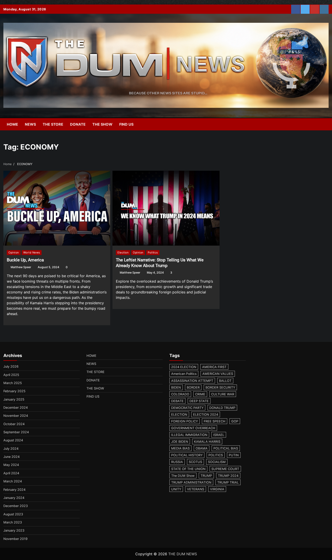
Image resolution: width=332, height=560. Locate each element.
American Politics (183, 374)
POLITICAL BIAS (225, 448)
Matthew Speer (21, 267)
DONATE (78, 124)
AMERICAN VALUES (217, 374)
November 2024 (15, 415)
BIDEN (176, 387)
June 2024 (11, 457)
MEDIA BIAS (180, 448)
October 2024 (14, 424)
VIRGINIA (217, 489)
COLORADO (180, 394)
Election (123, 252)
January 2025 (13, 399)
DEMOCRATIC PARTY (187, 408)
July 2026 (11, 366)
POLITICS (215, 455)
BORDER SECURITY (220, 387)
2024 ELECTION (183, 367)
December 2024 (15, 407)
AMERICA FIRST (214, 367)
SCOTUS (195, 462)
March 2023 (12, 522)
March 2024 (12, 481)
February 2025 (14, 391)
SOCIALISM (217, 462)
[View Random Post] (315, 124)
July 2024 (11, 448)
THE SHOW (102, 124)
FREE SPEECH (214, 421)
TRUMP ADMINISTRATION (191, 482)
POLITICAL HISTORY (187, 455)
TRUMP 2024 (228, 475)
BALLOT (225, 381)
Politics (153, 252)
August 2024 (13, 440)
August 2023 (13, 514)
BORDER (193, 387)
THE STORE (53, 124)
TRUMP (206, 475)
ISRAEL (218, 435)
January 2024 (13, 498)
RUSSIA (177, 462)
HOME (12, 124)
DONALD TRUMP (222, 408)
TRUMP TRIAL (228, 482)
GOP (234, 421)
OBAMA (202, 448)
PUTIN (234, 455)
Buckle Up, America (25, 260)
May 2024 (11, 465)
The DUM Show (183, 475)
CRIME (200, 394)
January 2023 (13, 530)
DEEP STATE (199, 401)
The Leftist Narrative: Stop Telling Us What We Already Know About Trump (159, 262)
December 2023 (15, 506)
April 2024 (11, 473)
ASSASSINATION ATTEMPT (192, 381)
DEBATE (177, 401)
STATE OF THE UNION (188, 469)
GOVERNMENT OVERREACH (193, 428)
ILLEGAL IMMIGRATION (189, 435)
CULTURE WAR (222, 394)
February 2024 (14, 489)
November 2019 (15, 539)
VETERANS (195, 489)
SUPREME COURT (225, 469)
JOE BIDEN (179, 441)
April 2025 (11, 375)
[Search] (323, 124)
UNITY (176, 489)
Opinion (13, 252)
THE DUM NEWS (182, 554)
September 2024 (16, 432)
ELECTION (179, 414)
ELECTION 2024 (205, 414)
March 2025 (12, 383)
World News (31, 252)
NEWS (30, 124)
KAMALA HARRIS (207, 441)
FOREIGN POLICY (184, 421)
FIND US (126, 124)
